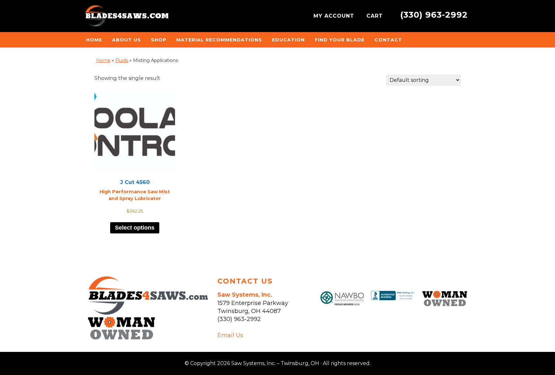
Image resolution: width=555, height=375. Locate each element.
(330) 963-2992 (434, 15)
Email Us (230, 335)
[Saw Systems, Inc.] (148, 312)
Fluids (121, 60)
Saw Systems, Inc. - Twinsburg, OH (126, 18)
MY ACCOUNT (334, 16)
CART (375, 16)
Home (103, 60)
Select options (134, 227)
